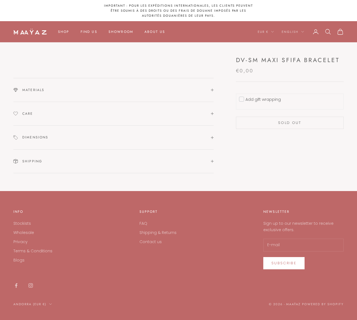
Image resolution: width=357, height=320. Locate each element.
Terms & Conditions (32, 251)
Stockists (22, 223)
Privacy (20, 242)
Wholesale (23, 232)
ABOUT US (154, 31)
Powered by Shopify (323, 304)
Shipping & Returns (158, 232)
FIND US (89, 31)
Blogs (19, 260)
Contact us (150, 242)
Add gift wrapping (263, 99)
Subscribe (283, 263)
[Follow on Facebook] (16, 285)
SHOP (63, 31)
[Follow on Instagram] (30, 285)
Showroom (120, 31)
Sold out (289, 122)
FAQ (143, 223)
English (290, 32)
